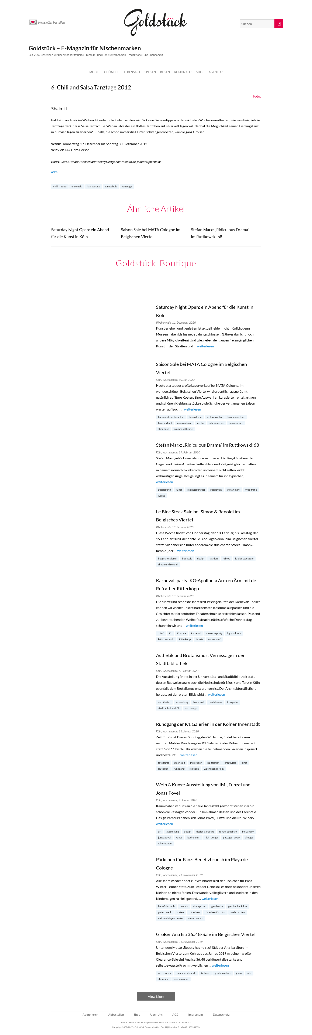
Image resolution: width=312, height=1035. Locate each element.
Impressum (195, 1014)
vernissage (191, 708)
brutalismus (215, 702)
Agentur (216, 72)
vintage (249, 837)
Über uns (156, 1014)
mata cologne (184, 423)
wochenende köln (214, 768)
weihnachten (237, 912)
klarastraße (93, 186)
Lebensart (132, 72)
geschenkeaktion (237, 906)
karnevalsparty (214, 633)
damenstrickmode (186, 973)
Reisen (165, 72)
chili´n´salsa (59, 186)
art (159, 831)
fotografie (232, 702)
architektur (164, 702)
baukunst (198, 702)
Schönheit (111, 72)
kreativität (230, 762)
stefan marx (233, 489)
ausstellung (164, 489)
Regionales (183, 72)
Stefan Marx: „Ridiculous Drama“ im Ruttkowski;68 (207, 445)
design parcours (205, 831)
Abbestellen (116, 1014)
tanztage (127, 186)
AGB (175, 1014)
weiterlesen (205, 346)
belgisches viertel (167, 558)
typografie (251, 489)
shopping (163, 979)
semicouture (236, 423)
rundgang (179, 768)
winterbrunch (195, 918)
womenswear (181, 979)
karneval (196, 633)
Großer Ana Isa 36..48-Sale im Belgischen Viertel (206, 934)
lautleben (163, 768)
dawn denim (195, 417)
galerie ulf (179, 762)
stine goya (163, 428)
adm (54, 172)
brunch (184, 906)
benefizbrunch (166, 906)
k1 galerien (213, 762)
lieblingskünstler (196, 489)
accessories (164, 973)
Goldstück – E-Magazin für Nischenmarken (85, 48)
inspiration (196, 762)
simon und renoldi (168, 564)
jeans (239, 973)
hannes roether (236, 417)
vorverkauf (214, 639)
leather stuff (193, 837)
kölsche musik (166, 639)
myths (200, 423)
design (200, 558)
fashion (213, 558)
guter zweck (164, 912)
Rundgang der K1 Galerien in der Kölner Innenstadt (208, 724)
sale (249, 973)
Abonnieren (90, 1014)
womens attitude (183, 428)
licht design (211, 837)
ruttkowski (216, 489)
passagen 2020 (231, 837)
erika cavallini (214, 417)
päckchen (194, 912)
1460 (161, 633)
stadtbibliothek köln (169, 708)
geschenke (217, 906)
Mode (93, 72)
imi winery (248, 831)
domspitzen (199, 906)
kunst (179, 489)
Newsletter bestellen (51, 22)
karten (180, 912)
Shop (200, 72)
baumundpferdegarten (171, 417)
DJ (170, 633)
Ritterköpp (185, 639)
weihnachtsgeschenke (170, 918)
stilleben (194, 768)
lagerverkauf (165, 423)
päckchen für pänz (215, 912)
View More (156, 996)
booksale (187, 558)
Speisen (150, 72)
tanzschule (111, 186)
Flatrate (181, 633)
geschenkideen (223, 973)
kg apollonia (234, 633)
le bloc (226, 558)
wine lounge (164, 843)
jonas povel (164, 837)
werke (161, 495)
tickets (199, 639)
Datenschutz (221, 1014)
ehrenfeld (77, 186)
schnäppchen (216, 423)
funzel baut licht (228, 831)
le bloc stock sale (244, 558)
